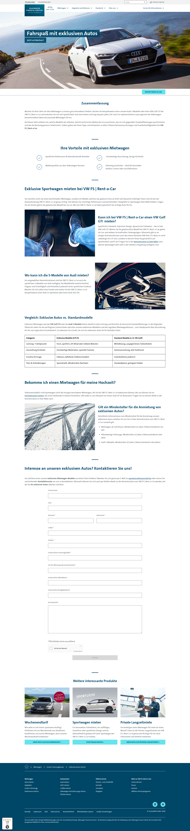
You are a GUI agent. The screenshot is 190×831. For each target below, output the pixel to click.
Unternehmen (136, 782)
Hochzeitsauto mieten (34, 395)
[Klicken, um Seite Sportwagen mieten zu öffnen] (95, 702)
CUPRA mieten (65, 788)
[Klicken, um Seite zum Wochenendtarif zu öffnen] (47, 702)
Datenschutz (55, 812)
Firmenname (52, 490)
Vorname (52, 515)
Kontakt (99, 785)
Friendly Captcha (78, 651)
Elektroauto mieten (32, 791)
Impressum (37, 812)
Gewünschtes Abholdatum (57, 577)
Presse (133, 785)
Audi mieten (64, 782)
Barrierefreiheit (68, 812)
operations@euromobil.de (140, 478)
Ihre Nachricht (53, 602)
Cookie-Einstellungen (104, 812)
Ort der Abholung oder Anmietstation (62, 565)
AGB (46, 812)
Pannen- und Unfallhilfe (104, 782)
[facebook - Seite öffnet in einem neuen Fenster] (163, 804)
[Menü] (11, 819)
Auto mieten (29, 782)
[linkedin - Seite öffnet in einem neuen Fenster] (155, 804)
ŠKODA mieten (65, 794)
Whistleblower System (85, 812)
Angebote (28, 785)
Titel (49, 503)
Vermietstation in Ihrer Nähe (146, 241)
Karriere (134, 788)
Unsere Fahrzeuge (31, 788)
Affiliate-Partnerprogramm (141, 791)
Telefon (51, 540)
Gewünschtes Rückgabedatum (59, 590)
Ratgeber (99, 791)
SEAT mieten (64, 785)
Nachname (101, 515)
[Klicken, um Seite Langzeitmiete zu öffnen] (143, 702)
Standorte (99, 788)
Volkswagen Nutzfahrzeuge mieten (73, 791)
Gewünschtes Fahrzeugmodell (59, 553)
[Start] (27, 767)
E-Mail (51, 528)
